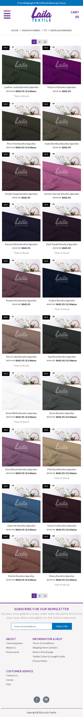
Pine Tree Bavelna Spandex (21, 143)
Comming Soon (14, 643)
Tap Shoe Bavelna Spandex (62, 356)
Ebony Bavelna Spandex (61, 576)
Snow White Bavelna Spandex (21, 413)
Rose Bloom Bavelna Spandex (21, 469)
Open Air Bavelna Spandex (21, 525)
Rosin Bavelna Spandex (62, 413)
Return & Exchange (43, 652)
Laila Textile (50, 712)
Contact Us (12, 675)
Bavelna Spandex (61, 30)
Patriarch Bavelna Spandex (62, 87)
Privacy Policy (40, 660)
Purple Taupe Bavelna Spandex (21, 193)
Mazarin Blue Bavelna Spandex (21, 244)
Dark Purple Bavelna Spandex (61, 244)
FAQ (8, 684)
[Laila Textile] (41, 21)
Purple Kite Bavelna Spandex (21, 300)
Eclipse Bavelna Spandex (62, 300)
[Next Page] (50, 42)
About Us (11, 647)
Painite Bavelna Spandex (21, 576)
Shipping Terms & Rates (45, 647)
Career (10, 679)
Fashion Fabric (31, 30)
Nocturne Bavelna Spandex (61, 525)
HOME (15, 30)
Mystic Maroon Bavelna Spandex (61, 193)
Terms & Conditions (43, 643)
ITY (45, 30)
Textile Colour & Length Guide (49, 656)
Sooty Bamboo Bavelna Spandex (62, 143)
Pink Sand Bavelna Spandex (61, 469)
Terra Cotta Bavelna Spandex (21, 356)
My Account (12, 652)
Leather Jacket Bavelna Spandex (21, 87)
